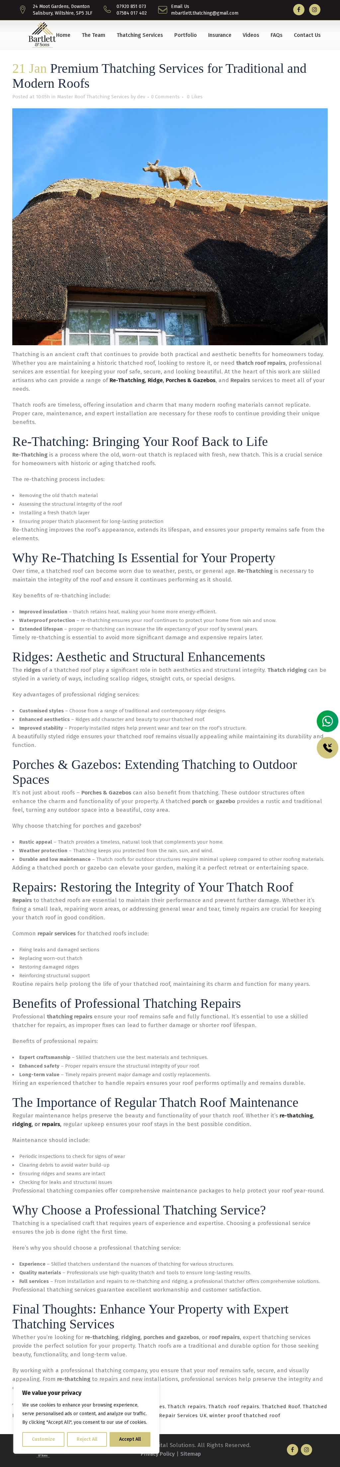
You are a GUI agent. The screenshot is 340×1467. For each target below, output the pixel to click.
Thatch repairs (186, 1407)
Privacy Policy (158, 1454)
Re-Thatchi (124, 380)
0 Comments (165, 97)
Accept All (130, 1439)
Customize (43, 1439)
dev (141, 97)
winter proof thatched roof (244, 1415)
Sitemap (190, 1454)
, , (176, 380)
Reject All (87, 1439)
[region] (86, 1418)
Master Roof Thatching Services (93, 97)
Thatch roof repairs (233, 1407)
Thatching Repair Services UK (169, 1415)
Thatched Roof (281, 1407)
